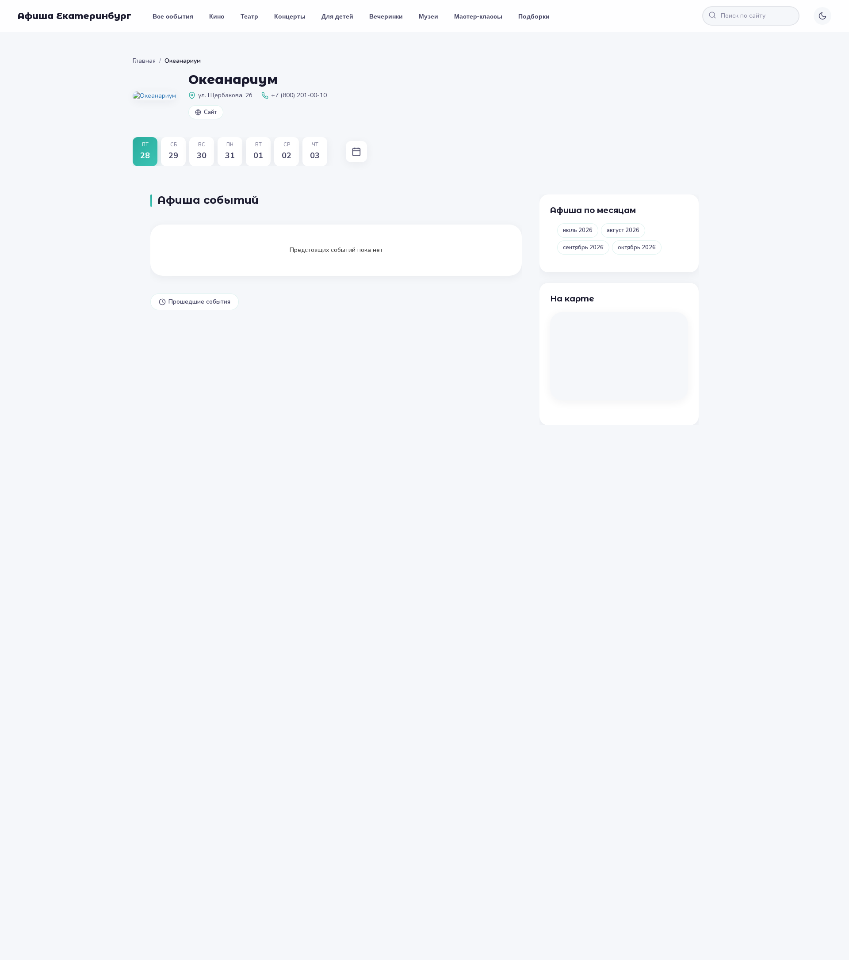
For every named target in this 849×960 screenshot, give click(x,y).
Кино (217, 15)
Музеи (428, 15)
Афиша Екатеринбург (74, 16)
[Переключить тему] (822, 16)
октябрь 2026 (637, 247)
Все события (173, 15)
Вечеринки (386, 15)
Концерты (290, 15)
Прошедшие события (199, 301)
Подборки (534, 15)
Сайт (210, 112)
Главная (144, 61)
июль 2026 (578, 230)
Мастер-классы (478, 15)
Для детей (337, 15)
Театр (249, 15)
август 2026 (623, 230)
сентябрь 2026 (583, 247)
